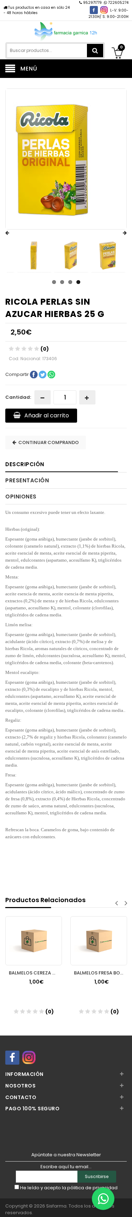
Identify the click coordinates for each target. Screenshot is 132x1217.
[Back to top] (124, 1204)
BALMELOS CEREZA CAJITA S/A (35, 973)
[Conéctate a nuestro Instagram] (104, 10)
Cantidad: (18, 397)
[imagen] (33, 255)
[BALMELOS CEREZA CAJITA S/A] (34, 934)
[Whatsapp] (103, 1199)
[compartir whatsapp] (51, 374)
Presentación (27, 480)
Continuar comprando (47, 442)
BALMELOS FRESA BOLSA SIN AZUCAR (100, 973)
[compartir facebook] (34, 374)
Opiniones (21, 496)
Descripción (24, 464)
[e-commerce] (66, 31)
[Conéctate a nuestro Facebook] (94, 10)
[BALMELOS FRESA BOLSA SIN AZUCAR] (99, 934)
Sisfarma (56, 1206)
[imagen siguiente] (118, 233)
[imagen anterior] (14, 233)
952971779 (92, 2)
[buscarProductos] (95, 50)
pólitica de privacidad (92, 1187)
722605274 (117, 2)
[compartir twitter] (43, 374)
